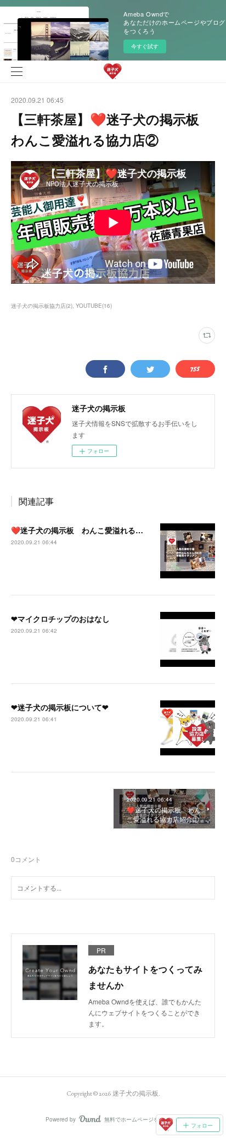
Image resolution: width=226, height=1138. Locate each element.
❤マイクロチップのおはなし (60, 618)
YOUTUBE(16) (94, 306)
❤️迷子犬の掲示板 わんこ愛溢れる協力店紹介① (96, 529)
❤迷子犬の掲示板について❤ (60, 706)
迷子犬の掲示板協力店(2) (41, 306)
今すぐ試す (145, 46)
